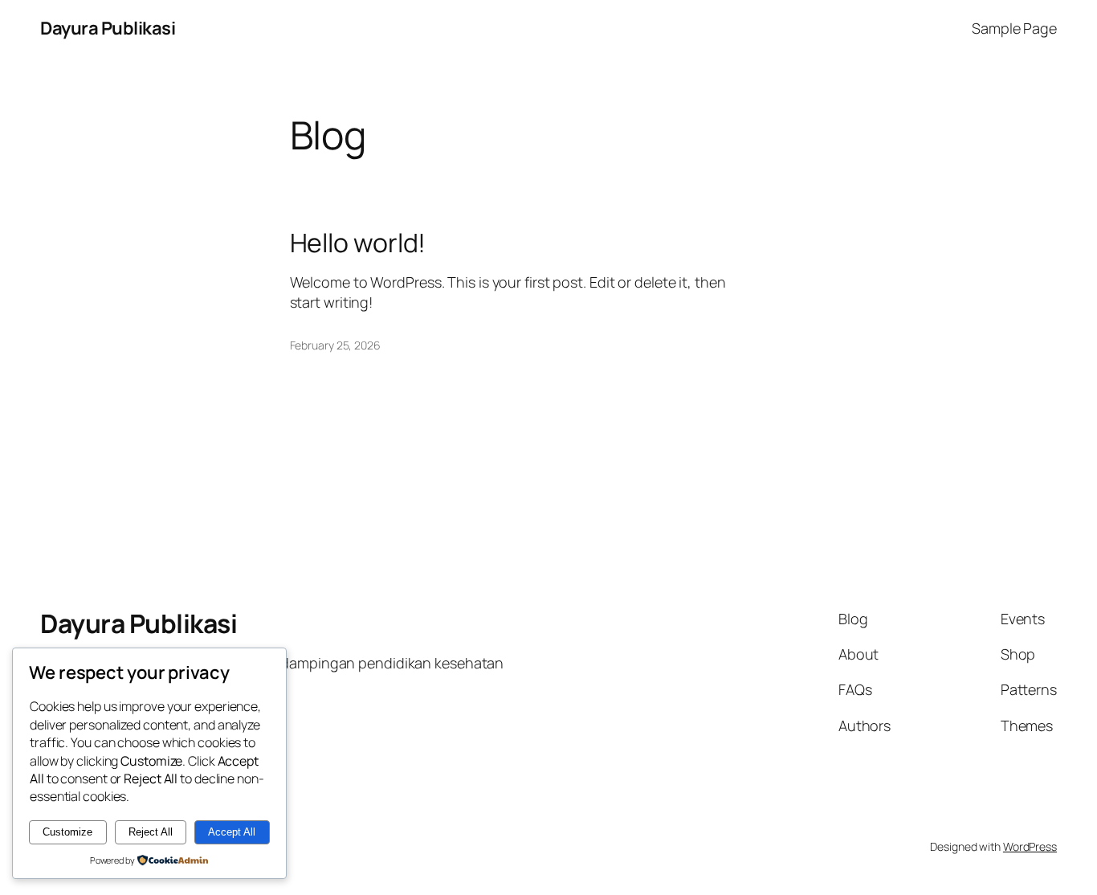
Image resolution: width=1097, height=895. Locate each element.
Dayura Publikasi (107, 28)
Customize (67, 832)
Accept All (231, 832)
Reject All (150, 832)
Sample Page (1014, 28)
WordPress (1030, 846)
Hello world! (358, 242)
